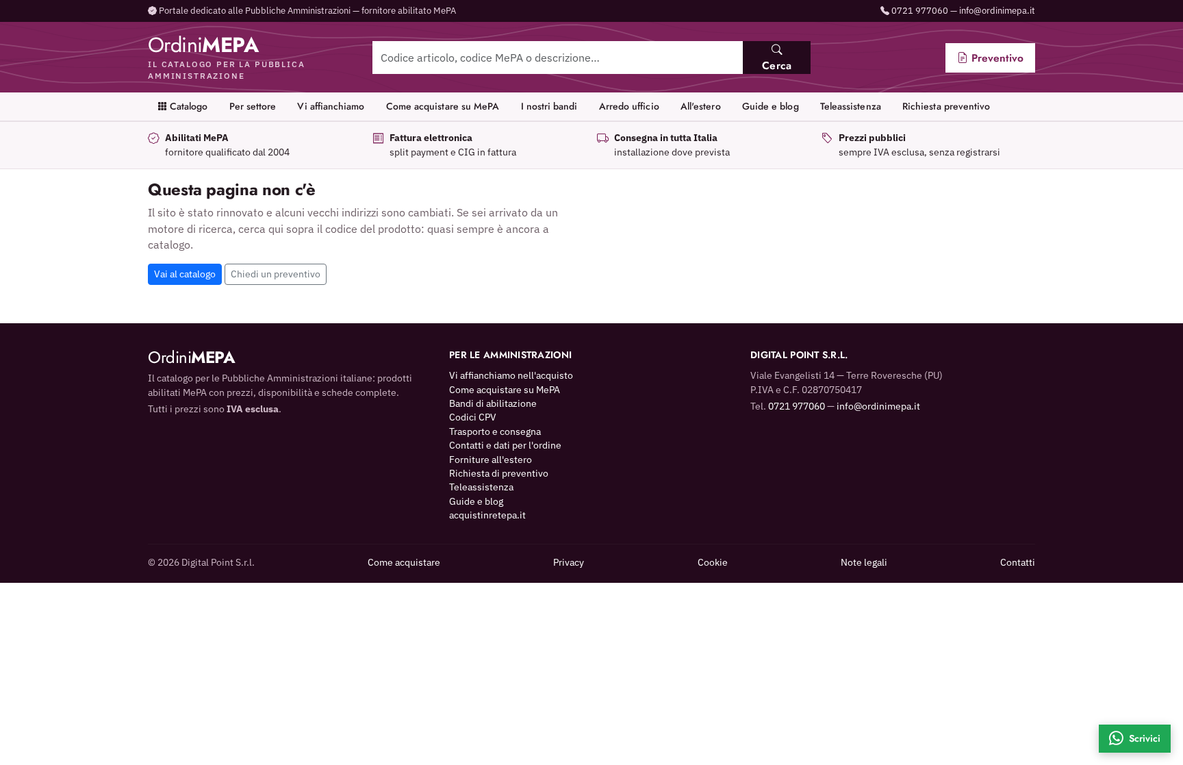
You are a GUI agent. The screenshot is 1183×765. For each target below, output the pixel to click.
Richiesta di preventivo (498, 473)
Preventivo (995, 58)
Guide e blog (770, 106)
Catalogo (187, 106)
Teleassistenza (850, 106)
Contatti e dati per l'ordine (505, 445)
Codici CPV (472, 417)
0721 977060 (919, 10)
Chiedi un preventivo (275, 274)
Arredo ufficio (629, 106)
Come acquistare (404, 562)
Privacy (568, 562)
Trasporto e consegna (495, 431)
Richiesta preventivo (946, 106)
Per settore (253, 106)
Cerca (776, 65)
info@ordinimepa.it (997, 10)
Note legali (864, 562)
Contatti (1017, 562)
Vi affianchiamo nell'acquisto (511, 375)
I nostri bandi (549, 106)
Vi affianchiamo (330, 106)
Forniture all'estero (490, 459)
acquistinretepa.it (487, 515)
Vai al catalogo (185, 274)
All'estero (700, 106)
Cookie (713, 562)
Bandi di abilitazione (493, 403)
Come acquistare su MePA (443, 106)
